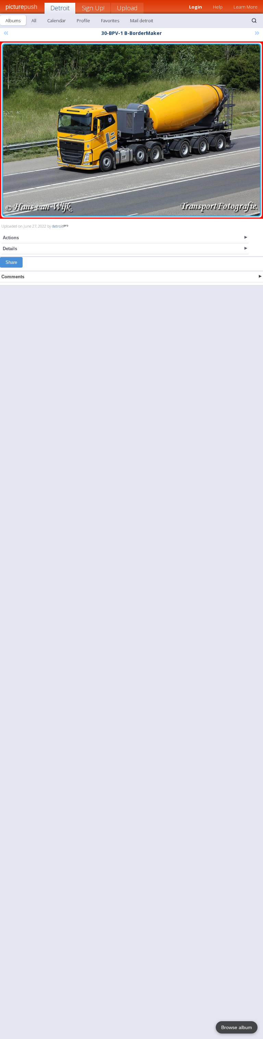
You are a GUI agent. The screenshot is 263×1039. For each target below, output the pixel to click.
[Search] (254, 20)
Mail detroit (141, 20)
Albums (13, 20)
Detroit (60, 8)
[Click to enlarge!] (131, 130)
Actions (11, 237)
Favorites (110, 20)
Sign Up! (93, 8)
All (34, 20)
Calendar (56, 20)
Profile (83, 20)
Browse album (236, 1027)
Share (11, 262)
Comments (12, 276)
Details (10, 248)
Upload (127, 8)
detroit (57, 226)
